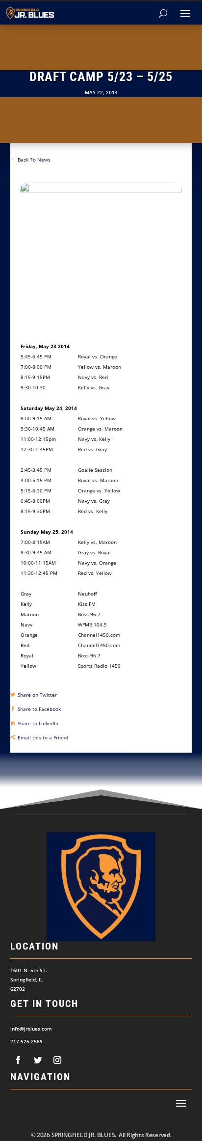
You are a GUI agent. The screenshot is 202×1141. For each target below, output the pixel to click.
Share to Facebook (39, 709)
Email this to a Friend (43, 737)
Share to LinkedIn (38, 723)
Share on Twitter (37, 694)
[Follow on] (18, 1060)
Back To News (34, 159)
